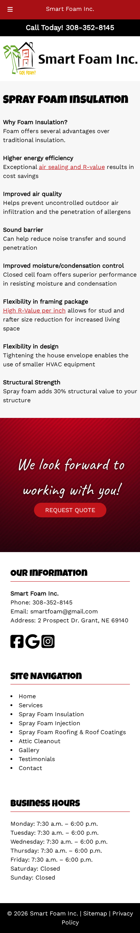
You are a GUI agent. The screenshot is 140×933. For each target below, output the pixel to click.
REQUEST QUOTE (70, 510)
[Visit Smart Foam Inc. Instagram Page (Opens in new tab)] (48, 646)
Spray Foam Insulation (51, 714)
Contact (30, 768)
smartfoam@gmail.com (64, 611)
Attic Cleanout (39, 741)
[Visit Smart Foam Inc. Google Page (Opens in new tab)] (32, 646)
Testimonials (37, 759)
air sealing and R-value (72, 166)
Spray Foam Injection (49, 723)
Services (31, 705)
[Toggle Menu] (10, 9)
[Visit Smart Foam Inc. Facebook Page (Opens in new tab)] (17, 646)
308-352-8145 (52, 602)
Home (27, 696)
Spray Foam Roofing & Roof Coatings (72, 732)
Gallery (29, 750)
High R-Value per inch (34, 310)
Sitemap (95, 913)
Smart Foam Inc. (70, 8)
